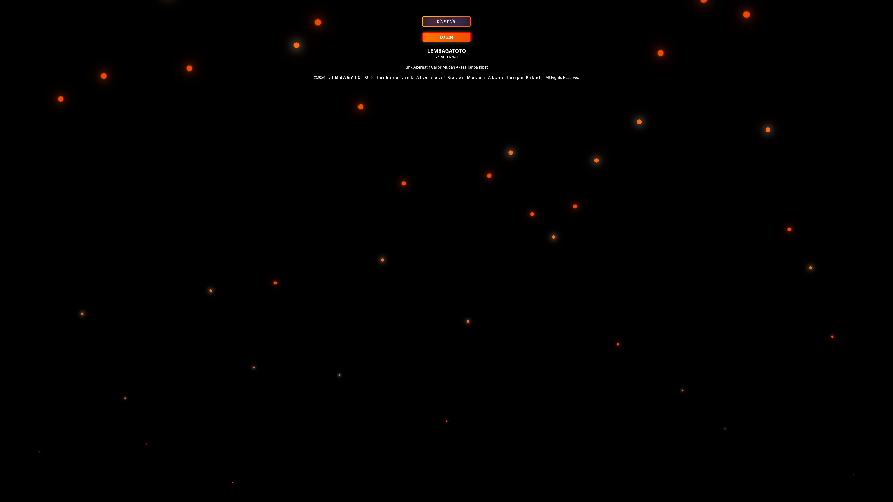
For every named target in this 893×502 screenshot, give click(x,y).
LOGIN (446, 37)
